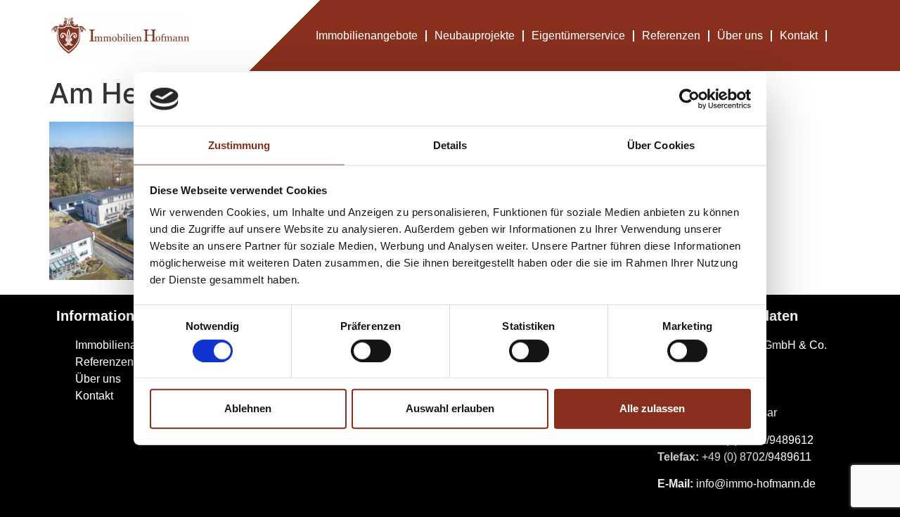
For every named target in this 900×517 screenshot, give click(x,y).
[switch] (371, 350)
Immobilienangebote (367, 36)
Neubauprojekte (475, 36)
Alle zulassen (652, 408)
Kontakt (799, 36)
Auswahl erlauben (450, 408)
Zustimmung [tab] (239, 145)
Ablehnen (247, 408)
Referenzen (671, 36)
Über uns (740, 36)
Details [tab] (450, 145)
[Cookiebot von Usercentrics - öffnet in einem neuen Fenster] (689, 99)
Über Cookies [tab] (661, 145)
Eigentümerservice (578, 36)
